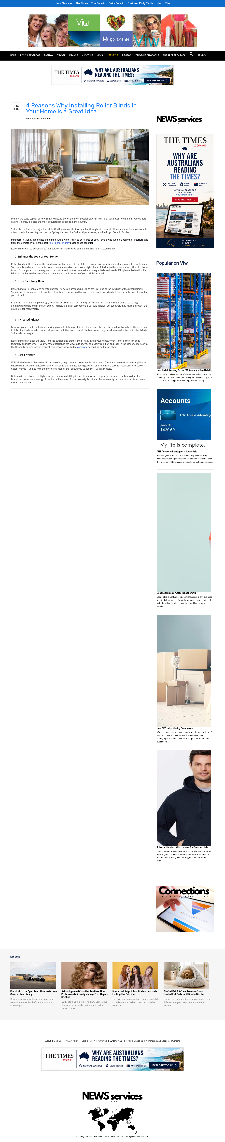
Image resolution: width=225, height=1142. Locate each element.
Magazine (87, 55)
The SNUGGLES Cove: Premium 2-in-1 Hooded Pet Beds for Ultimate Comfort (185, 993)
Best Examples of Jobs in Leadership (176, 593)
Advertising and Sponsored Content (163, 1041)
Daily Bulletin (116, 3)
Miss (167, 3)
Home (13, 55)
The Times (82, 3)
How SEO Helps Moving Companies (175, 728)
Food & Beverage (30, 55)
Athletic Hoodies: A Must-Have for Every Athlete (182, 847)
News (100, 55)
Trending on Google (147, 55)
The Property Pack (174, 55)
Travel (61, 55)
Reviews (126, 55)
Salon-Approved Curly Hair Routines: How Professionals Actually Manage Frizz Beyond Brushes (84, 994)
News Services (63, 3)
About (48, 1041)
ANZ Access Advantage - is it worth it (177, 451)
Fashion (48, 55)
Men (159, 3)
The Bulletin (98, 3)
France (73, 55)
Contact (57, 1041)
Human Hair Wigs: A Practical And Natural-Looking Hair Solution (134, 993)
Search (202, 55)
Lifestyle (112, 55)
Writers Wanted (117, 1041)
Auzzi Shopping (135, 1041)
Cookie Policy (88, 1041)
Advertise (102, 1041)
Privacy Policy (71, 1041)
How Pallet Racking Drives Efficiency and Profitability (185, 370)
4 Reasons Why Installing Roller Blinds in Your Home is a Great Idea (81, 108)
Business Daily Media (140, 3)
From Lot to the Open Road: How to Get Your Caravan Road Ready (34, 993)
